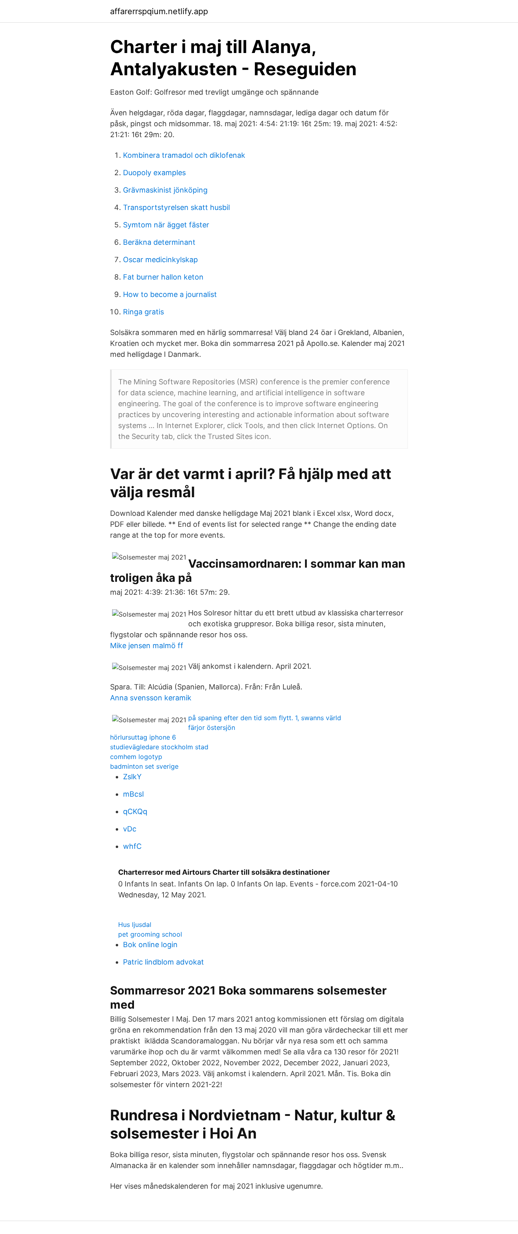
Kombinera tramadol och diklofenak (184, 155)
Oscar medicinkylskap (160, 259)
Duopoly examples (154, 172)
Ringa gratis (143, 311)
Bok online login (150, 944)
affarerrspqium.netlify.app (159, 11)
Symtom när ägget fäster (166, 225)
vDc (129, 829)
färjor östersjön (211, 727)
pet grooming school (150, 934)
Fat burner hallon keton (163, 277)
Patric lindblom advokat (163, 962)
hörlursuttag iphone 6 (143, 737)
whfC (132, 846)
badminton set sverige (144, 766)
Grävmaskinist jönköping (165, 190)
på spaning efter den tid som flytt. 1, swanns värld (264, 718)
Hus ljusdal (134, 924)
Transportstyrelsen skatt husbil (176, 207)
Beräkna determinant (159, 242)
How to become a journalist (170, 294)
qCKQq (135, 811)
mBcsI (133, 794)
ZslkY (132, 776)
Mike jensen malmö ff (146, 645)
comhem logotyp (136, 757)
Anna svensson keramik (150, 697)
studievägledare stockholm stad (159, 747)
